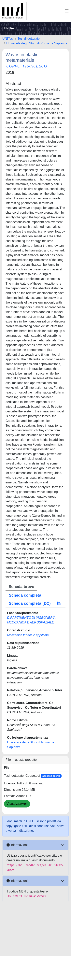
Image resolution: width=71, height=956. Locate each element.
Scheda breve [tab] (21, 586)
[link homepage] (14, 11)
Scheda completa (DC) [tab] (30, 603)
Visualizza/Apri (17, 803)
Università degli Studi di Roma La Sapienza (36, 43)
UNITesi (8, 38)
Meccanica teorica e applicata (28, 635)
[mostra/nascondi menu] (67, 11)
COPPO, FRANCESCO (26, 66)
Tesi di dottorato (29, 38)
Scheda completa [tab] (25, 595)
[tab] (59, 603)
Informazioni (19, 845)
